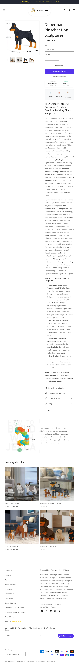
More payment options (59, 76)
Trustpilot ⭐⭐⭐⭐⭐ (13, 621)
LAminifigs (12, 661)
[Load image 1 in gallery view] (12, 60)
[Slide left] (7, 60)
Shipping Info (9, 598)
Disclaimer (8, 575)
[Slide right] (37, 60)
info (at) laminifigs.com (48, 607)
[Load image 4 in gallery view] (31, 60)
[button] (4, 10)
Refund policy (21, 661)
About (7, 580)
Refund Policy (9, 594)
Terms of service (40, 661)
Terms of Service (10, 584)
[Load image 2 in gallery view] (19, 60)
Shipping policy (51, 661)
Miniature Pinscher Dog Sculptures (50, 503)
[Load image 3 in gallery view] (25, 60)
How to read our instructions (14, 608)
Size (46, 45)
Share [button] (49, 410)
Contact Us (8, 570)
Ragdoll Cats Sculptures (12, 503)
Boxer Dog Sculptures (11, 546)
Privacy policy (30, 661)
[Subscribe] (40, 635)
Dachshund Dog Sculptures (48, 546)
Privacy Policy (9, 589)
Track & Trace (9, 617)
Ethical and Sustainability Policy (15, 612)
